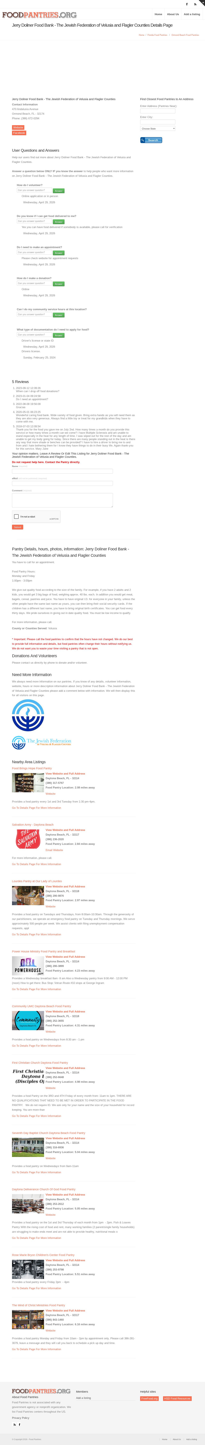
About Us (173, 14)
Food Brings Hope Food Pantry (32, 768)
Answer (58, 190)
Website (18, 127)
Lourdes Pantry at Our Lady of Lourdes (37, 881)
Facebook (19, 132)
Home (158, 14)
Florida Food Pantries (157, 35)
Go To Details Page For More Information (36, 807)
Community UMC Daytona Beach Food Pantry (41, 1006)
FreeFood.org (149, 1398)
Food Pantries (40, 16)
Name (19, 466)
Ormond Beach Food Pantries (185, 35)
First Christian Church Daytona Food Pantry (40, 1062)
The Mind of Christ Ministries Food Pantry (38, 1305)
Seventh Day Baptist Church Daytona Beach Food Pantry (48, 1133)
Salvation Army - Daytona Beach (32, 824)
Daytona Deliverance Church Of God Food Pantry (43, 1189)
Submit (17, 527)
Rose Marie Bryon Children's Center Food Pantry (43, 1255)
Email (49, 850)
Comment (22, 490)
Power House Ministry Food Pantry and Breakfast (43, 951)
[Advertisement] (102, 64)
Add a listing (192, 14)
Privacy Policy (20, 1417)
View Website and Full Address (65, 773)
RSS (14, 1424)
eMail (29, 478)
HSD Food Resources (177, 1398)
